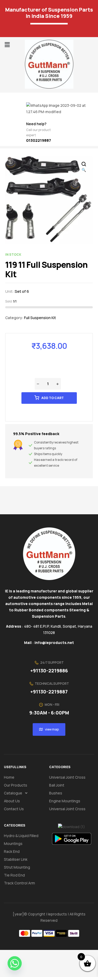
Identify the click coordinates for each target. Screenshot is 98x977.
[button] (7, 44)
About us (12, 800)
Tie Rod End (14, 875)
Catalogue (13, 792)
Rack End (12, 851)
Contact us (14, 808)
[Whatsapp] (15, 963)
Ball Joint (56, 785)
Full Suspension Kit (40, 317)
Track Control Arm (19, 882)
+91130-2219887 (49, 691)
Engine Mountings (64, 800)
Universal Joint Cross (67, 777)
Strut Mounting (17, 867)
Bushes (55, 792)
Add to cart (52, 398)
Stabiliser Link (15, 859)
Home (9, 777)
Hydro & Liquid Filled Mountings (21, 839)
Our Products (15, 785)
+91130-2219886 (49, 670)
